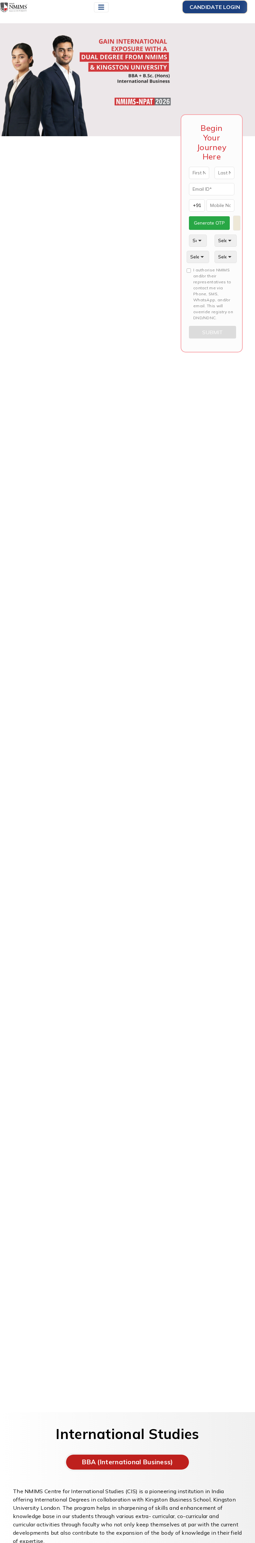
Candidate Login (215, 7)
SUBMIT (212, 332)
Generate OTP (209, 223)
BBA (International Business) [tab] (127, 1462)
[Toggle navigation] (101, 7)
